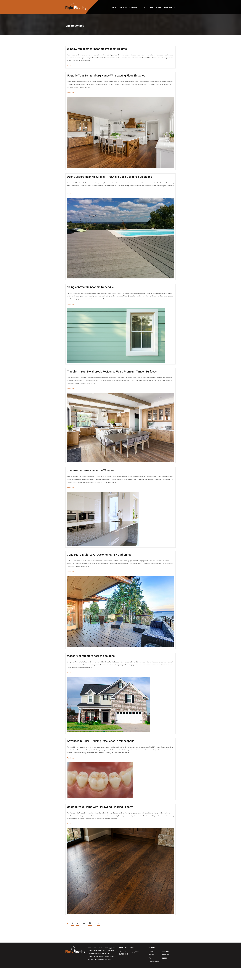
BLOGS (158, 8)
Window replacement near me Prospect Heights (97, 48)
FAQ (151, 8)
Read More (70, 66)
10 (90, 922)
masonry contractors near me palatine (91, 655)
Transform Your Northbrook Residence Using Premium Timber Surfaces (112, 371)
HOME (114, 8)
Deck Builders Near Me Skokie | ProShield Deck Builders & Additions (109, 176)
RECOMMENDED (170, 8)
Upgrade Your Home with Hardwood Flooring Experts (100, 806)
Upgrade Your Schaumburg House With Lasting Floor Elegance (106, 75)
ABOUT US (123, 8)
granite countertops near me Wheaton (91, 470)
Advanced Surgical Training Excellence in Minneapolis (100, 741)
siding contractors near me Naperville (90, 287)
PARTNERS (144, 8)
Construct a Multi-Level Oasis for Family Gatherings (99, 554)
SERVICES (133, 8)
